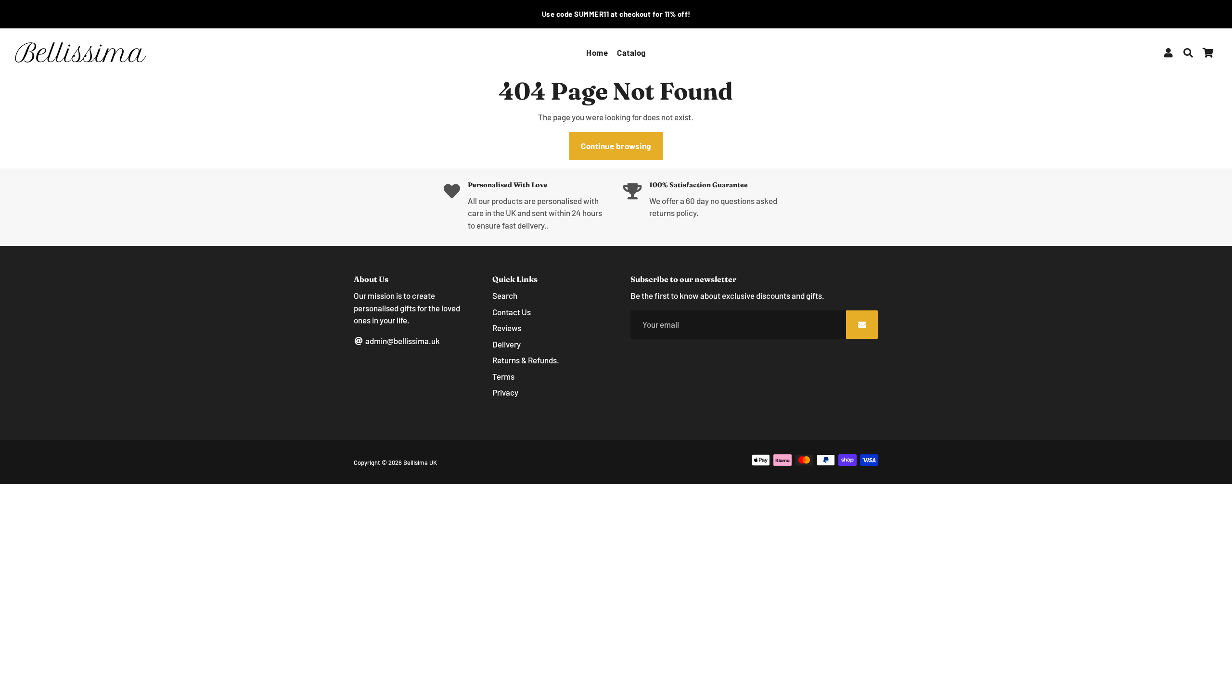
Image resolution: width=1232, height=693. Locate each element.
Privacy (505, 392)
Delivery (506, 344)
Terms (503, 376)
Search (504, 295)
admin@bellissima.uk (402, 341)
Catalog (631, 52)
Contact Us (511, 312)
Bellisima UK (420, 462)
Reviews (506, 328)
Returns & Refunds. (525, 360)
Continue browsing (616, 146)
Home (597, 52)
